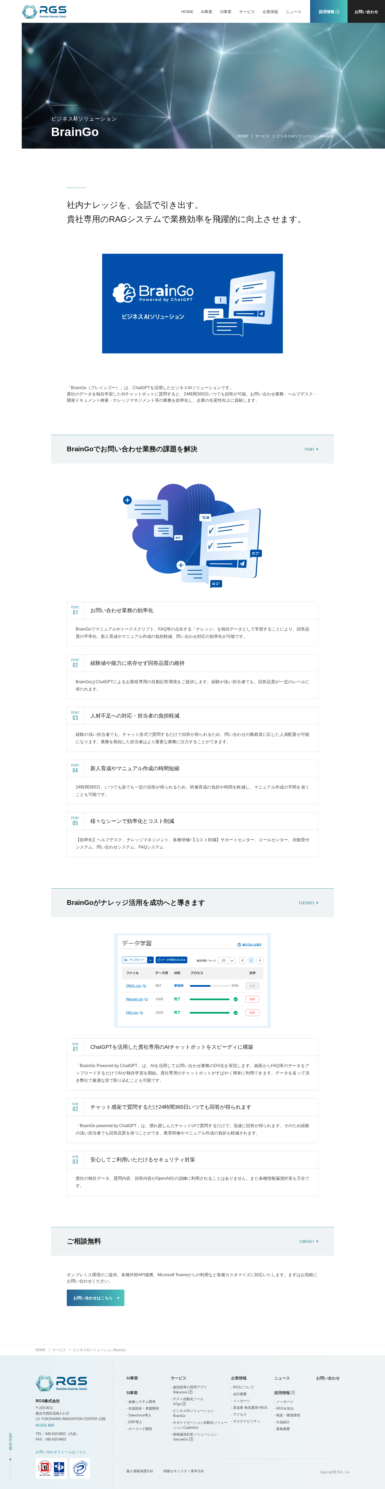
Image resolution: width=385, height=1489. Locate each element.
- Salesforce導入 (138, 1415)
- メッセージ (240, 1401)
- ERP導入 (134, 1422)
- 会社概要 (239, 1394)
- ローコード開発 (139, 1429)
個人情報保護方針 (139, 1471)
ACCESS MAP (45, 1425)
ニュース (293, 11)
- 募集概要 (282, 1429)
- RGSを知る (284, 1408)
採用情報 (282, 1392)
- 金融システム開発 (141, 1402)
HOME (187, 11)
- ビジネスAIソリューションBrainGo (192, 1413)
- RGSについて (242, 1387)
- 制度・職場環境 (287, 1415)
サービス (247, 11)
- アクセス (239, 1414)
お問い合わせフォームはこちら (61, 1452)
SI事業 (226, 11)
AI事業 (206, 11)
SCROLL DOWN (10, 1441)
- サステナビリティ (245, 1421)
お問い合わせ (366, 11)
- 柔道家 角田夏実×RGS (249, 1408)
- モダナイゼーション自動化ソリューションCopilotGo (199, 1425)
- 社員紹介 (282, 1422)
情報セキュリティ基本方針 (183, 1471)
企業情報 (270, 11)
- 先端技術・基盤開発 (142, 1408)
